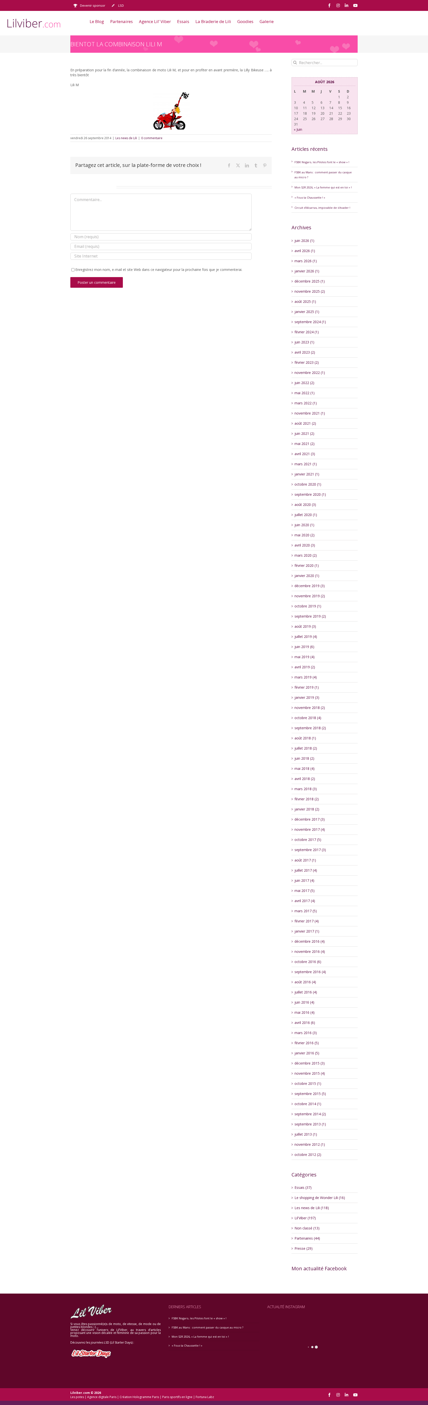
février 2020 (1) (306, 565)
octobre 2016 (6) (307, 961)
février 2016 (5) (306, 1043)
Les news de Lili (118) (311, 1207)
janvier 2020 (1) (306, 575)
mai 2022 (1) (304, 392)
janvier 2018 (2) (306, 809)
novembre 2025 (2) (309, 291)
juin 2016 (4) (304, 1002)
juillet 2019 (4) (305, 636)
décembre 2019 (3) (309, 585)
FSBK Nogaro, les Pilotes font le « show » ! (321, 162)
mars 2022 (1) (305, 403)
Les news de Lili (126, 138)
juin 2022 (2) (304, 382)
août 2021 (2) (305, 423)
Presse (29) (303, 1248)
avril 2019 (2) (304, 667)
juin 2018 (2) (304, 758)
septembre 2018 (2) (310, 728)
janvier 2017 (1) (306, 931)
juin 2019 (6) (304, 646)
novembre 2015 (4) (309, 1073)
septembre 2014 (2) (310, 1114)
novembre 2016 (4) (309, 951)
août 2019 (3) (305, 626)
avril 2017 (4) (304, 900)
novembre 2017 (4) (309, 829)
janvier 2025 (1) (306, 311)
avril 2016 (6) (304, 1022)
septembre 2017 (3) (310, 849)
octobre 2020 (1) (307, 484)
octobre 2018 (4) (307, 717)
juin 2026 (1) (304, 240)
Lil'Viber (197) (305, 1218)
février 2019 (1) (306, 687)
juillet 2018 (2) (305, 748)
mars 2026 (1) (305, 261)
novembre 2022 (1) (309, 372)
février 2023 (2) (306, 362)
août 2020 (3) (305, 504)
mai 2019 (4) (304, 656)
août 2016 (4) (305, 982)
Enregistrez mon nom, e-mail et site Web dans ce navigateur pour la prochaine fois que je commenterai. (158, 269)
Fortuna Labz (205, 1397)
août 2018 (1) (305, 738)
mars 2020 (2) (305, 555)
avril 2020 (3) (304, 545)
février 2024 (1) (306, 332)
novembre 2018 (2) (309, 707)
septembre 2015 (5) (310, 1093)
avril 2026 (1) (304, 250)
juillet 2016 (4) (305, 992)
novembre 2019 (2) (309, 596)
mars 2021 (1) (305, 464)
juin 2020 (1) (304, 524)
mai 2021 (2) (304, 443)
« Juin (298, 129)
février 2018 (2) (306, 799)
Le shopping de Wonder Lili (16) (319, 1197)
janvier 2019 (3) (306, 697)
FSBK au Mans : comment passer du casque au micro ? (207, 1327)
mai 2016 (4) (304, 1012)
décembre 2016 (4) (309, 941)
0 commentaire (151, 138)
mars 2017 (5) (305, 911)
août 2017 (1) (305, 860)
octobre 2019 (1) (307, 606)
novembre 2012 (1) (309, 1144)
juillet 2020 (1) (305, 514)
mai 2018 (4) (304, 768)
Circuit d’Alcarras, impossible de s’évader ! (322, 207)
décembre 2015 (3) (309, 1063)
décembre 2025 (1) (309, 281)
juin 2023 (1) (304, 342)
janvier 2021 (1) (306, 474)
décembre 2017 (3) (309, 819)
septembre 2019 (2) (310, 616)
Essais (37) (303, 1187)
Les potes (77, 1397)
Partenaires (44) (307, 1238)
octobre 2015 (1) (307, 1083)
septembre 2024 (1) (310, 321)
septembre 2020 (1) (310, 494)
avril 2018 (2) (304, 778)
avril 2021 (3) (304, 453)
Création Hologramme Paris (139, 1397)
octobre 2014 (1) (307, 1103)
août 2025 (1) (305, 301)
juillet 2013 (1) (305, 1134)
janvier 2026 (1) (306, 271)
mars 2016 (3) (305, 1032)
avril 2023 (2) (304, 352)
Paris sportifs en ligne (177, 1397)
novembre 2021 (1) (309, 413)
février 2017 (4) (306, 921)
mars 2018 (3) (305, 788)
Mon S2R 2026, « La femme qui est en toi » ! (323, 187)
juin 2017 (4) (304, 880)
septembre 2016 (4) (310, 971)
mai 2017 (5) (304, 890)
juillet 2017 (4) (305, 870)
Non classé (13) (307, 1228)
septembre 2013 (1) (310, 1124)
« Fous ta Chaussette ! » (309, 197)
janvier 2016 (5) (306, 1053)
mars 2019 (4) (305, 677)
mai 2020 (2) (304, 535)
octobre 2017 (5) (307, 839)
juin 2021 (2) (304, 433)
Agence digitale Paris (101, 1397)
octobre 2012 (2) (307, 1154)
